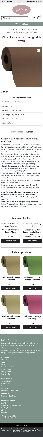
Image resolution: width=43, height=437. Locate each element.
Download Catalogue (11, 340)
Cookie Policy (6, 374)
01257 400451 (7, 1)
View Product (11, 241)
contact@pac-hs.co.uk (33, 1)
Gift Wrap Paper (14, 30)
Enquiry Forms (6, 369)
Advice (29, 131)
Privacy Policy (6, 371)
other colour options (10, 159)
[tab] (17, 132)
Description (17, 131)
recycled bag (17, 171)
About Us (4, 360)
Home (5, 30)
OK (21, 435)
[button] (38, 50)
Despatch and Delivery (8, 367)
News (3, 364)
